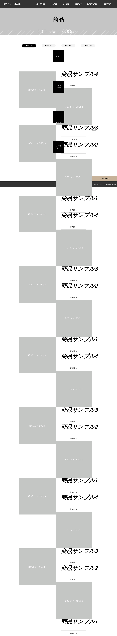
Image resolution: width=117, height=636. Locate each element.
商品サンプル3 (79, 128)
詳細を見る (73, 85)
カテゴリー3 (68, 45)
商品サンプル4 (79, 74)
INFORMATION (92, 4)
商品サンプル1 (79, 198)
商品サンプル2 (79, 145)
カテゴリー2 (48, 45)
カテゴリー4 (88, 45)
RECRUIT (78, 4)
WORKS (66, 4)
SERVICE (53, 4)
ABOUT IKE (40, 4)
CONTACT (107, 4)
